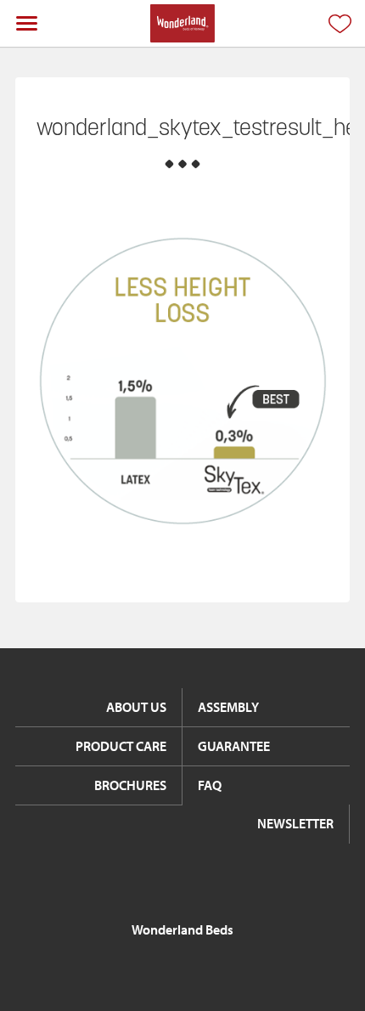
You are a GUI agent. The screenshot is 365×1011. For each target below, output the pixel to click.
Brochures (130, 785)
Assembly (228, 706)
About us (136, 706)
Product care (121, 745)
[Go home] (182, 23)
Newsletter (295, 823)
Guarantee (234, 745)
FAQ (210, 785)
